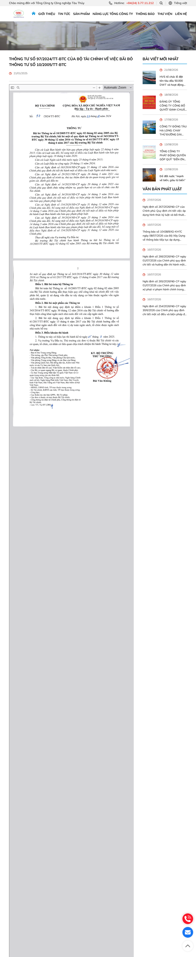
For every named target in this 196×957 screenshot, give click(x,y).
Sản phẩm (81, 14)
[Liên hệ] (187, 932)
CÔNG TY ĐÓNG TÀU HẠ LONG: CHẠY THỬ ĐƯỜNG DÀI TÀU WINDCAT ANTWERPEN (173, 131)
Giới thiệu (46, 14)
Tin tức (64, 14)
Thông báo (145, 14)
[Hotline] (187, 918)
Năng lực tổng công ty (113, 14)
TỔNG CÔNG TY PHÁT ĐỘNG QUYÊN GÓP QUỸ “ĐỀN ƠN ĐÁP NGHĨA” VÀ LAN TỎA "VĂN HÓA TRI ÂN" (173, 155)
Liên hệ (181, 14)
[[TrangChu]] (33, 14)
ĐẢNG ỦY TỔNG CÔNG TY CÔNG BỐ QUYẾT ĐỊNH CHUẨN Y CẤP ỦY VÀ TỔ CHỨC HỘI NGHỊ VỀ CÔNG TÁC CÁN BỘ (173, 106)
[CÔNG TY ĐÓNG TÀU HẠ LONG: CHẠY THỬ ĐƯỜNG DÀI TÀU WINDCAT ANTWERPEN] (149, 127)
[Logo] (19, 14)
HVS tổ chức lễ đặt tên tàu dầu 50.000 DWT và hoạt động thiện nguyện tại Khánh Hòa (172, 81)
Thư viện (165, 14)
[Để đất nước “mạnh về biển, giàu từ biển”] (149, 175)
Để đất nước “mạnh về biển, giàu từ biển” (172, 178)
